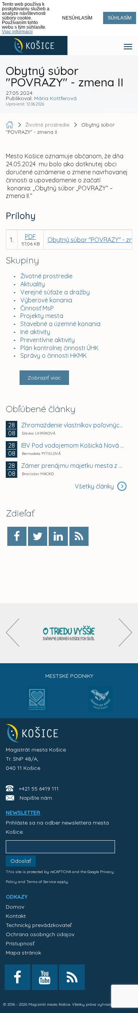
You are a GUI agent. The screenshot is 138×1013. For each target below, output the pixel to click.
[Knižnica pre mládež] (100, 704)
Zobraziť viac (44, 377)
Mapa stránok (23, 952)
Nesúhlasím (77, 18)
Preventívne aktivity (47, 340)
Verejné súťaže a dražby (55, 292)
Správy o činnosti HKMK (53, 355)
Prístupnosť (20, 943)
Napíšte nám (36, 797)
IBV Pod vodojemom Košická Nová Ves (73, 445)
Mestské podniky (69, 675)
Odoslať (20, 860)
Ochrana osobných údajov (40, 934)
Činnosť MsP (37, 308)
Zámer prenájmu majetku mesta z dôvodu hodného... (73, 465)
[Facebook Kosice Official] (17, 977)
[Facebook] (16, 536)
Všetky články (95, 486)
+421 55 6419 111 (39, 788)
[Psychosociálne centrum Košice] (37, 704)
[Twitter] (37, 536)
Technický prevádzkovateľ (38, 925)
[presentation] (12, 632)
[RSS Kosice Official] (72, 977)
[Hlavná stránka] (10, 125)
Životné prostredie (46, 276)
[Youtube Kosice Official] (45, 977)
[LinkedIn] (58, 536)
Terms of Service (41, 881)
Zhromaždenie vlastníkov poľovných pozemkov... (73, 425)
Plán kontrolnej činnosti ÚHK (59, 348)
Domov (15, 906)
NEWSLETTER (23, 812)
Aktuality (32, 284)
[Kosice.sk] (33, 45)
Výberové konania (46, 300)
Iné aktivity (35, 332)
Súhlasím (119, 18)
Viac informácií (17, 31)
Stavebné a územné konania (60, 324)
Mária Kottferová (55, 98)
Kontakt (16, 915)
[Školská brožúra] (69, 633)
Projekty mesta (41, 316)
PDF (30, 236)
